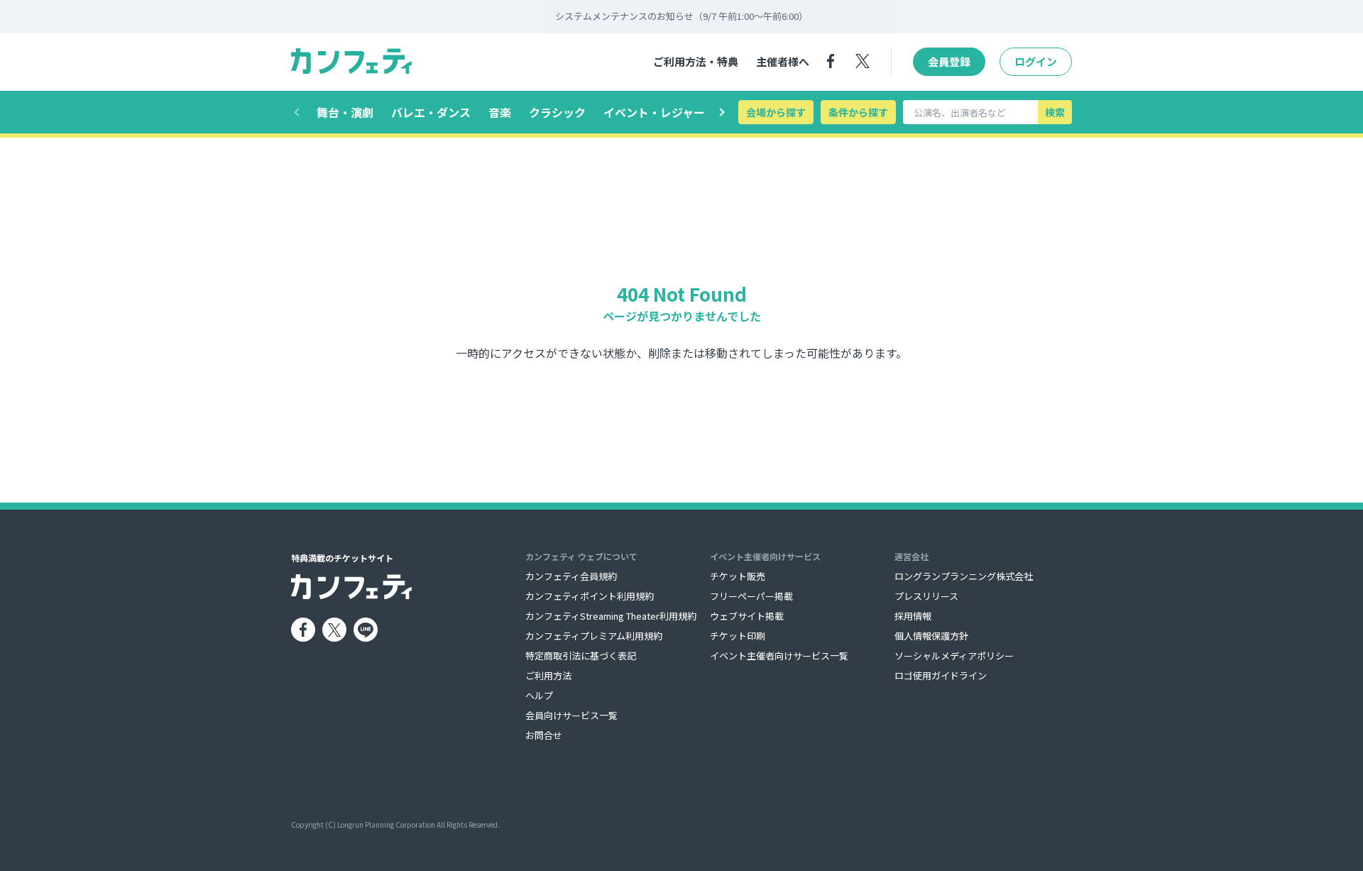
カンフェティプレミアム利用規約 (593, 635)
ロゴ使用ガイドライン (940, 675)
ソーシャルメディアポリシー (954, 655)
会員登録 (949, 61)
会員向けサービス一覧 (571, 715)
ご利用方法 (548, 675)
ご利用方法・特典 (695, 61)
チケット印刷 (737, 635)
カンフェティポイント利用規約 (589, 596)
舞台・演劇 (345, 112)
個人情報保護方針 (931, 635)
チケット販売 (737, 576)
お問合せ (543, 735)
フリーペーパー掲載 (751, 596)
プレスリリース (926, 596)
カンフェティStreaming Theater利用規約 (610, 616)
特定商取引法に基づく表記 (580, 655)
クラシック (557, 112)
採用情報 (912, 616)
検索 (1055, 112)
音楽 (499, 112)
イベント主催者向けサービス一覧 (779, 655)
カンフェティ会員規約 (571, 576)
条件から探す (858, 112)
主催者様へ (782, 61)
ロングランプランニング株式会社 (963, 576)
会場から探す (776, 112)
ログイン (1035, 61)
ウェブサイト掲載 (747, 616)
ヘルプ (539, 695)
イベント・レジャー (654, 112)
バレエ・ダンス (431, 112)
